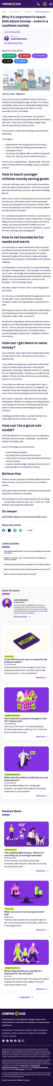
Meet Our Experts (40, 1030)
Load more (24, 997)
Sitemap (13, 1036)
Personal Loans (43, 1022)
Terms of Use (19, 1030)
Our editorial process (13, 43)
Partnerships (41, 1033)
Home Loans (40, 1019)
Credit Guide (20, 1069)
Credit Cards (7, 1025)
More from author (20, 616)
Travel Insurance (8, 1022)
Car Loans (20, 1022)
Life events (27, 12)
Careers (5, 1036)
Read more (40, 677)
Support (31, 1033)
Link (30, 530)
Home (4, 12)
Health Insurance (8, 1019)
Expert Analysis (15, 12)
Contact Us (22, 1033)
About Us (29, 1030)
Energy (31, 1019)
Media (14, 1033)
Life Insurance (21, 1019)
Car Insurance (30, 1022)
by (10, 664)
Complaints (6, 1033)
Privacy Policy (7, 1030)
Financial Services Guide (10, 1067)
